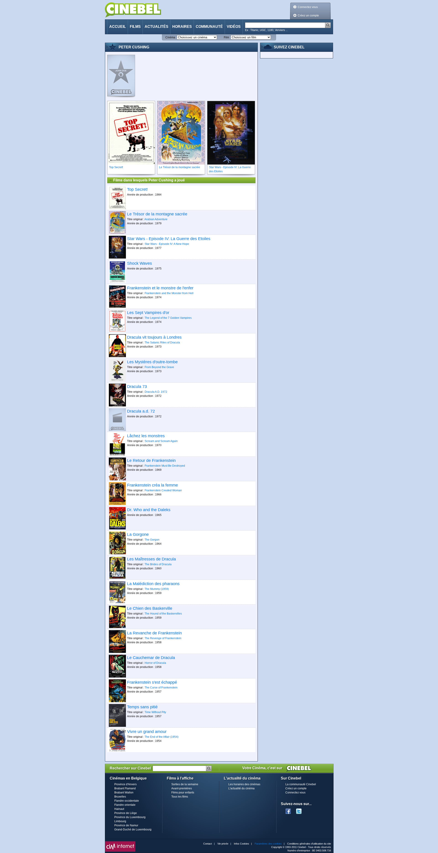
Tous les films (179, 796)
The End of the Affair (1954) (161, 736)
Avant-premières (181, 788)
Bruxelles (120, 796)
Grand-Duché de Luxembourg (132, 829)
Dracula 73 (137, 386)
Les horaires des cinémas (244, 784)
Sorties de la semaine (184, 784)
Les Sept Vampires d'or (148, 312)
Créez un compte (308, 15)
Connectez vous (308, 7)
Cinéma (170, 37)
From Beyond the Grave (159, 367)
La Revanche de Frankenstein (154, 633)
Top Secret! (137, 189)
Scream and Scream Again (161, 441)
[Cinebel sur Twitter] (301, 809)
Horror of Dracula (155, 663)
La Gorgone (138, 534)
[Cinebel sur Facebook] (288, 809)
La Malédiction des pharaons (153, 583)
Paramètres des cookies (268, 843)
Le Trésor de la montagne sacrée (157, 214)
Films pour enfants (182, 792)
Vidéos (234, 27)
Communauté (209, 27)
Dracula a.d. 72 (141, 411)
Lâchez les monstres (146, 436)
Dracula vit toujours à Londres (154, 337)
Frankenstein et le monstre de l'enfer (160, 288)
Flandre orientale (125, 804)
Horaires (182, 27)
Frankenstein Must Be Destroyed (165, 465)
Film (226, 37)
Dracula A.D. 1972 (156, 391)
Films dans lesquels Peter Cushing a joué (149, 180)
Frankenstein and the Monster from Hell (169, 293)
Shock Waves (139, 263)
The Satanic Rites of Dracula (162, 342)
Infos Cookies (241, 843)
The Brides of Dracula (158, 564)
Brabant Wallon (123, 792)
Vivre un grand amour (147, 731)
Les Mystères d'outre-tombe (152, 362)
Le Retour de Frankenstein (151, 460)
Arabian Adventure (155, 219)
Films (135, 27)
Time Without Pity (155, 712)
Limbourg (120, 821)
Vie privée (222, 843)
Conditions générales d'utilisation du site (309, 843)
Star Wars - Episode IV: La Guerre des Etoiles (168, 238)
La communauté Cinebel (300, 784)
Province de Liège (125, 813)
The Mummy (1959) (157, 589)
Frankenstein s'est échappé (152, 682)
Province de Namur (126, 825)
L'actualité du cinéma (241, 788)
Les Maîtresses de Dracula (151, 559)
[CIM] (120, 842)
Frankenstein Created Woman (163, 490)
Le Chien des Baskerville (149, 608)
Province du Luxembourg (130, 817)
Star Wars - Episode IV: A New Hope (167, 244)
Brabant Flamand (125, 788)
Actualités (156, 27)
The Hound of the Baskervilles (163, 613)
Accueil (117, 27)
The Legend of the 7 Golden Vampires (168, 317)
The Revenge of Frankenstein (163, 638)
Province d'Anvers (125, 784)
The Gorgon (152, 539)
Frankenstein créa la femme (152, 485)
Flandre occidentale (126, 800)
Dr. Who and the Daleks (148, 510)
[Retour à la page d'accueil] (133, 10)
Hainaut (119, 809)
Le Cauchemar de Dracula (151, 657)
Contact (207, 843)
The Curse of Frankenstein (161, 687)
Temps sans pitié (142, 707)
